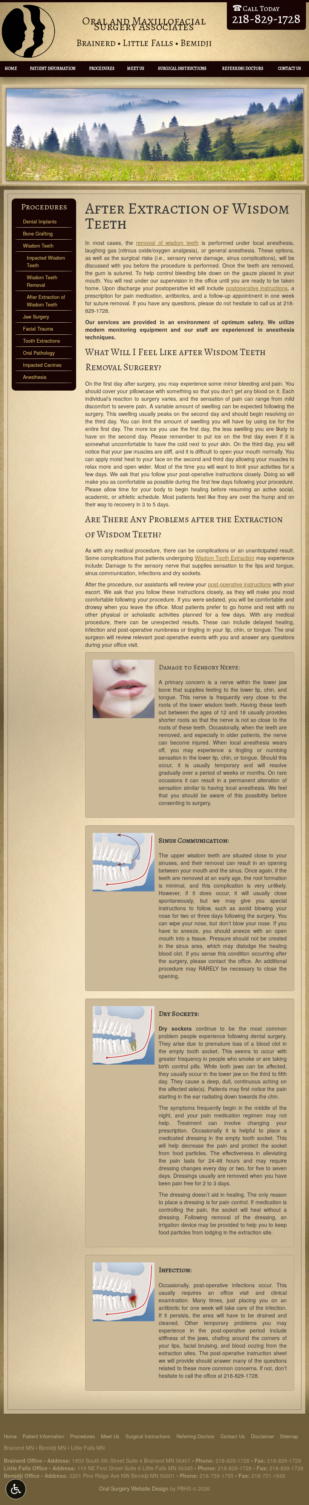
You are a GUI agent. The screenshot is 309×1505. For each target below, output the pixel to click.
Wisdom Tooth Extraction (225, 558)
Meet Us (135, 68)
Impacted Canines (42, 365)
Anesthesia (34, 377)
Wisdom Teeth (38, 245)
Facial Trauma (38, 328)
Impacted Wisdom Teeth (46, 261)
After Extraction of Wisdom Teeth (46, 301)
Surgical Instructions (182, 68)
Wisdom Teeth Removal (42, 281)
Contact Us (289, 68)
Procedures (102, 68)
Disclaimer (262, 1436)
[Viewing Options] (16, 1489)
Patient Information (52, 68)
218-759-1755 (217, 1475)
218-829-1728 (241, 1375)
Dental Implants (40, 221)
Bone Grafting (38, 233)
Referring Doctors (242, 68)
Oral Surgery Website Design (133, 1488)
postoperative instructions (257, 288)
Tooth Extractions (41, 340)
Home (11, 68)
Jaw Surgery (36, 316)
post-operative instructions (239, 584)
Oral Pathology (39, 352)
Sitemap (289, 1436)
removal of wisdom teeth (167, 242)
